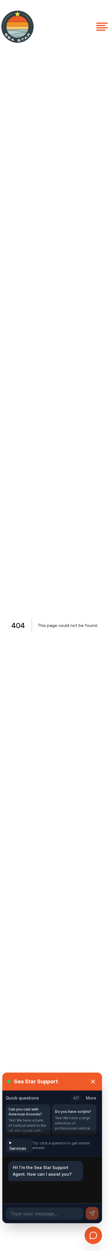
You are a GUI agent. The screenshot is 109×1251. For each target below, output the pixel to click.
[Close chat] (93, 1081)
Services (17, 1148)
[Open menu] (102, 27)
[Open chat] (93, 1235)
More (91, 1097)
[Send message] (92, 1213)
